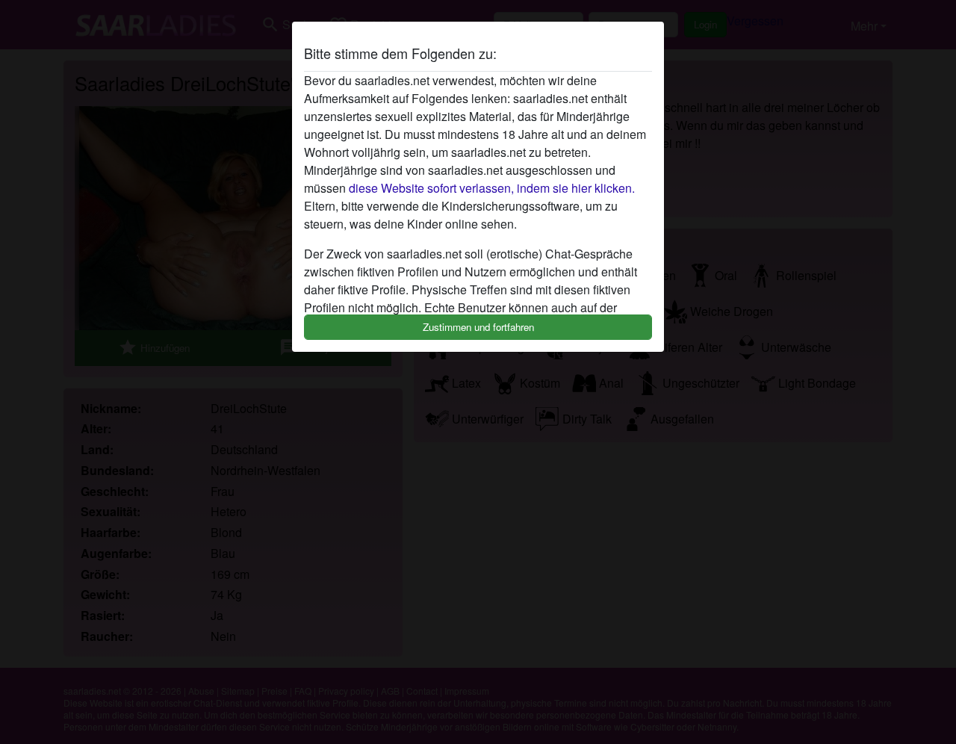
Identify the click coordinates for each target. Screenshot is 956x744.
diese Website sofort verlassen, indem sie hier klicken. (492, 187)
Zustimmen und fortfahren (478, 327)
